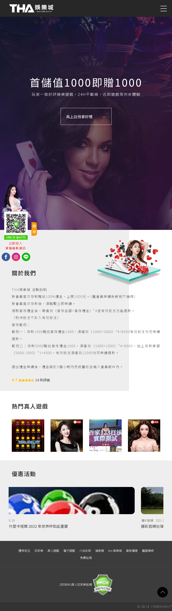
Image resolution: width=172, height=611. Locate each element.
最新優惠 (132, 550)
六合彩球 (85, 550)
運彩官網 (18, 520)
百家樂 (38, 550)
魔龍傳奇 (148, 550)
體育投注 (24, 550)
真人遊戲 (53, 550)
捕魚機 (99, 550)
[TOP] (162, 592)
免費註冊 (86, 558)
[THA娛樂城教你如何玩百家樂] (144, 435)
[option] (86, 510)
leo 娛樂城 (115, 550)
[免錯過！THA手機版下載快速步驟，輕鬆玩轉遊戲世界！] (105, 435)
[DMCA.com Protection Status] (102, 584)
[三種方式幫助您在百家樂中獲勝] (67, 435)
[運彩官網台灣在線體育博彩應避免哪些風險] (86, 510)
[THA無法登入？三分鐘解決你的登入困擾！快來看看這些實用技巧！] (28, 435)
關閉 (34, 228)
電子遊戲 (69, 550)
